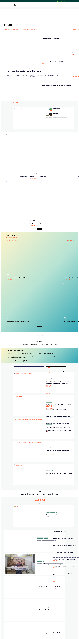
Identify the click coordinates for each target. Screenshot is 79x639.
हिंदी (56, 508)
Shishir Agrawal (33, 175)
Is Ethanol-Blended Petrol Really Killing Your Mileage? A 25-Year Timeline (58, 367)
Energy (44, 491)
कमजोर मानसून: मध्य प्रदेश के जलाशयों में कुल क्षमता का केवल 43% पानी (64, 583)
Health (49, 491)
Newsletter (27, 1)
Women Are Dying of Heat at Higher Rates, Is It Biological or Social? (33, 220)
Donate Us (22, 1)
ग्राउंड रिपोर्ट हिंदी (40, 497)
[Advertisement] (39, 15)
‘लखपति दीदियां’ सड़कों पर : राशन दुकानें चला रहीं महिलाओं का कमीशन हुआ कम (50, 560)
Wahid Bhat (18, 61)
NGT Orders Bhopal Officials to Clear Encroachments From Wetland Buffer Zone (59, 374)
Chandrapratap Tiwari (46, 39)
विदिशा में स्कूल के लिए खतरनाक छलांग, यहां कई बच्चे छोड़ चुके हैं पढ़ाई (63, 563)
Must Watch (55, 341)
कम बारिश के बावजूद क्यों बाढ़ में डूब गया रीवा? (60, 528)
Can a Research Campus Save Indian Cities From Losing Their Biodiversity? (21, 58)
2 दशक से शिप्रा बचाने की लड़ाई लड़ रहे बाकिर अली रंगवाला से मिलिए (63, 535)
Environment (34, 341)
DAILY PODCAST (16, 99)
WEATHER (49, 403)
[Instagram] (61, 1)
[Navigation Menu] (15, 5)
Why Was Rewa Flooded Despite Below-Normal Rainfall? (51, 37)
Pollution (56, 491)
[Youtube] (64, 1)
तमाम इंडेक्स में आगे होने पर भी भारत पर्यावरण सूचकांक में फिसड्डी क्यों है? (48, 583)
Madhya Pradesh (33, 170)
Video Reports (40, 534)
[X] (59, 1)
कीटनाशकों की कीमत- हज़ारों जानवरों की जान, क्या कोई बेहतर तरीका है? (63, 576)
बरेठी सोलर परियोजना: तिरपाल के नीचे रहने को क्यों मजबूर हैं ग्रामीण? (18, 318)
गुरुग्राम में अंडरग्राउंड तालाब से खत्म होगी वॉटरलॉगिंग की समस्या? (56, 114)
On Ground (48, 444)
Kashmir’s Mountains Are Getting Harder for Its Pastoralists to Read (57, 420)
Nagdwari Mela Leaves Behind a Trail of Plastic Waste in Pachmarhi (53, 60)
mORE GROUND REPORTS (17, 363)
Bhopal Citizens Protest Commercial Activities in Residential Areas (33, 173)
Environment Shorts (30, 334)
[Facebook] (63, 1)
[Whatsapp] (57, 1)
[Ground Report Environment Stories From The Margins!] (40, 4)
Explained (41, 334)
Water (38, 491)
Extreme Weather (33, 217)
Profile (48, 508)
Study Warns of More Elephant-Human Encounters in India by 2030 (57, 388)
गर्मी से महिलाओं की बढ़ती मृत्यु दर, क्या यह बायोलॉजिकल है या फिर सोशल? (49, 629)
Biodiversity (21, 54)
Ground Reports (51, 334)
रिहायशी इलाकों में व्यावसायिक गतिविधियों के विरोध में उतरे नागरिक (48, 606)
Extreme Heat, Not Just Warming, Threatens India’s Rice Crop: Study (58, 381)
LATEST (48, 364)
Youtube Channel (16, 1)
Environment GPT (32, 1)
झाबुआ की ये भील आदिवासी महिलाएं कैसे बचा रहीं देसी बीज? (17, 274)
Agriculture (25, 341)
